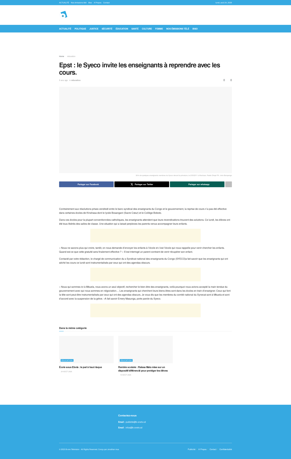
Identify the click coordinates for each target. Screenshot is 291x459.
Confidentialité (225, 449)
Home (61, 56)
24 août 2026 (66, 371)
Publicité (191, 449)
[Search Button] (231, 28)
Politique (80, 28)
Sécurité (107, 28)
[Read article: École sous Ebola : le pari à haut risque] (86, 349)
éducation (122, 28)
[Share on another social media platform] (228, 184)
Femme (159, 28)
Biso (90, 2)
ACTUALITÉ (64, 2)
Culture (147, 28)
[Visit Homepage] (63, 15)
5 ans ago (63, 80)
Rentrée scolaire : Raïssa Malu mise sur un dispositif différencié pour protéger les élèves (143, 368)
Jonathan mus (113, 449)
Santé (135, 28)
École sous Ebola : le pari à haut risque (80, 367)
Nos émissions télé (79, 2)
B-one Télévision (72, 449)
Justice (93, 28)
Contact (106, 2)
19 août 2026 (125, 375)
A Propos (97, 2)
